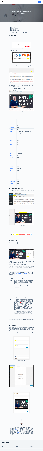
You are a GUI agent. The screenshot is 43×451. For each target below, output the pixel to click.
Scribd (10, 159)
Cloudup (11, 125)
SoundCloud (11, 166)
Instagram (11, 140)
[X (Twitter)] (18, 420)
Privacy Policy (39, 449)
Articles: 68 (21, 436)
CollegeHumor (12, 127)
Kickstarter (11, 144)
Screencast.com (12, 157)
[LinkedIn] (31, 420)
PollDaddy (11, 151)
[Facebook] (12, 420)
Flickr (10, 133)
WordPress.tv (11, 183)
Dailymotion (11, 129)
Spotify (11, 170)
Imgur (10, 138)
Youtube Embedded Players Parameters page (22, 273)
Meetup (11, 146)
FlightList (16, 429)
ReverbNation (11, 155)
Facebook (11, 131)
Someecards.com (12, 164)
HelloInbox (17, 432)
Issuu (10, 142)
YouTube (11, 185)
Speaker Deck (11, 168)
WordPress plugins (12, 181)
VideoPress (11, 177)
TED (10, 172)
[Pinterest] (25, 420)
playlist (16, 306)
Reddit (10, 153)
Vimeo (10, 179)
